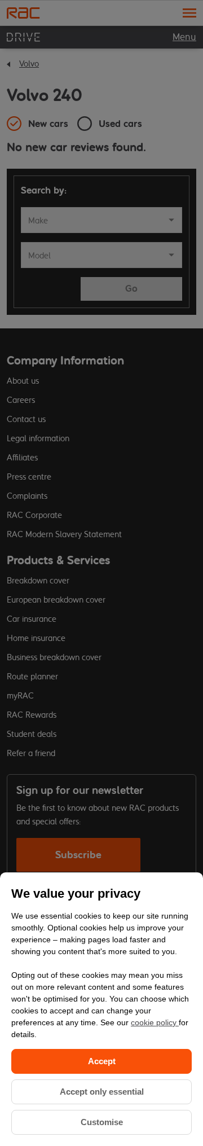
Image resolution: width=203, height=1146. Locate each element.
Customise (102, 1122)
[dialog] (101, 1009)
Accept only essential (102, 1091)
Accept (102, 1061)
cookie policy (155, 1022)
